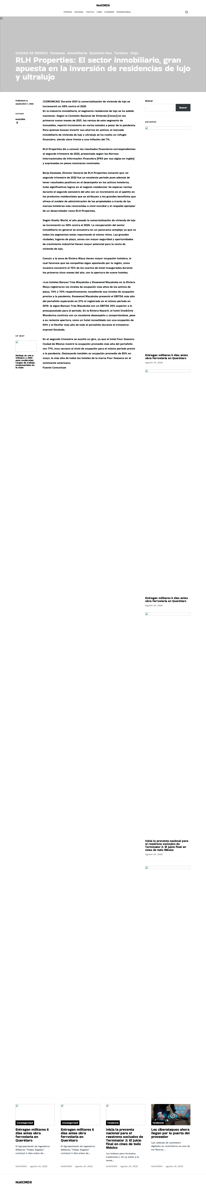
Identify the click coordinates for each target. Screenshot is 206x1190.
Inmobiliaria (77, 52)
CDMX (99, 12)
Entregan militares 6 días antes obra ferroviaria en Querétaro (166, 356)
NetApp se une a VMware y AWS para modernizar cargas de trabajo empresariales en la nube (25, 361)
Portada (68, 12)
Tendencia (113, 1122)
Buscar (149, 101)
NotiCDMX (20, 119)
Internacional (124, 12)
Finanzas (57, 52)
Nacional (79, 12)
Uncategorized (25, 1122)
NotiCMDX (103, 5)
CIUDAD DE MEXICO (32, 52)
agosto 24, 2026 (154, 362)
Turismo (121, 52)
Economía (109, 12)
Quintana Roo (100, 52)
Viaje (134, 52)
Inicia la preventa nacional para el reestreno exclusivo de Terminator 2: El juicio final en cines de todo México (166, 845)
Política (90, 12)
